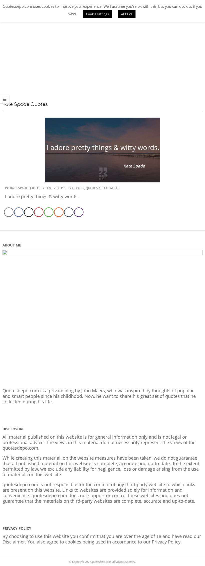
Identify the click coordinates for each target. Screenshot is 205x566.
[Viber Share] (79, 212)
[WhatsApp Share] (49, 212)
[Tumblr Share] (69, 212)
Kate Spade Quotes (25, 188)
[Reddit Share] (59, 212)
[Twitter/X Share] (29, 212)
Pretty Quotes (72, 188)
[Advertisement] (102, 56)
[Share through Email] (9, 212)
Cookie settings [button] (97, 14)
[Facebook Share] (19, 212)
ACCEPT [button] (126, 14)
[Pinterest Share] (39, 212)
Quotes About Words (103, 188)
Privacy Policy (166, 542)
